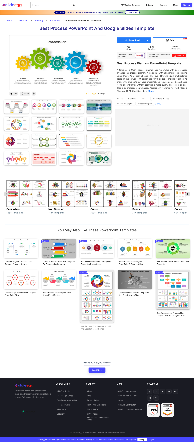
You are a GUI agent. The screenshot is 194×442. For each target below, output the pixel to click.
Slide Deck (61, 409)
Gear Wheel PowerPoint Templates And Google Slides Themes (134, 293)
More (175, 5)
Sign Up (186, 5)
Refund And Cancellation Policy (98, 418)
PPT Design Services (130, 5)
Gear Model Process (161, 99)
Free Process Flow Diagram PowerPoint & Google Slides (131, 262)
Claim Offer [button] (132, 12)
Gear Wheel (132, 99)
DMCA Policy (92, 409)
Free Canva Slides (64, 405)
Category (61, 414)
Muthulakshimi (175, 49)
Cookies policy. (130, 440)
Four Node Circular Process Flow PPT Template (173, 262)
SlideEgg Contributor (126, 405)
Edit (178, 40)
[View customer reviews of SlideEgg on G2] (167, 410)
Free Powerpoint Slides (67, 400)
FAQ (89, 396)
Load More (97, 370)
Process (120, 99)
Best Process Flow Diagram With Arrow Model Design (57, 293)
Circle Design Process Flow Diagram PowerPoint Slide (20, 293)
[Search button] (74, 5)
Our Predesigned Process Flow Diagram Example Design (18, 262)
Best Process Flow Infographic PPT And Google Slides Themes (96, 327)
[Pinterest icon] (34, 94)
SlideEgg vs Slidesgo (126, 391)
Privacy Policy (93, 400)
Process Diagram (145, 104)
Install (179, 55)
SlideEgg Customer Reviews (129, 409)
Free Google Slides (65, 396)
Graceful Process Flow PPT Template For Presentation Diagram (59, 262)
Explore (163, 5)
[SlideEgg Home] (33, 385)
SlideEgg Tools (63, 391)
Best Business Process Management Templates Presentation (96, 262)
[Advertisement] (152, 127)
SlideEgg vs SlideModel (127, 396)
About (89, 391)
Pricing (149, 5)
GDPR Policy (92, 414)
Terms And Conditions (96, 405)
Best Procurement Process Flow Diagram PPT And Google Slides (171, 314)
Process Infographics (125, 104)
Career (120, 400)
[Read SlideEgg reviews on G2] (153, 410)
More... (158, 103)
